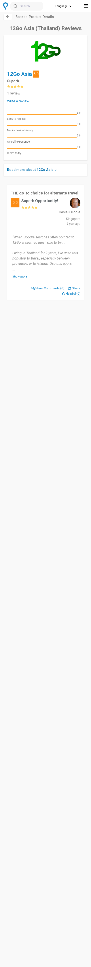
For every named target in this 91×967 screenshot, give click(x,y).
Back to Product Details (34, 17)
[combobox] (26, 6)
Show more (19, 276)
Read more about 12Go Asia (30, 170)
